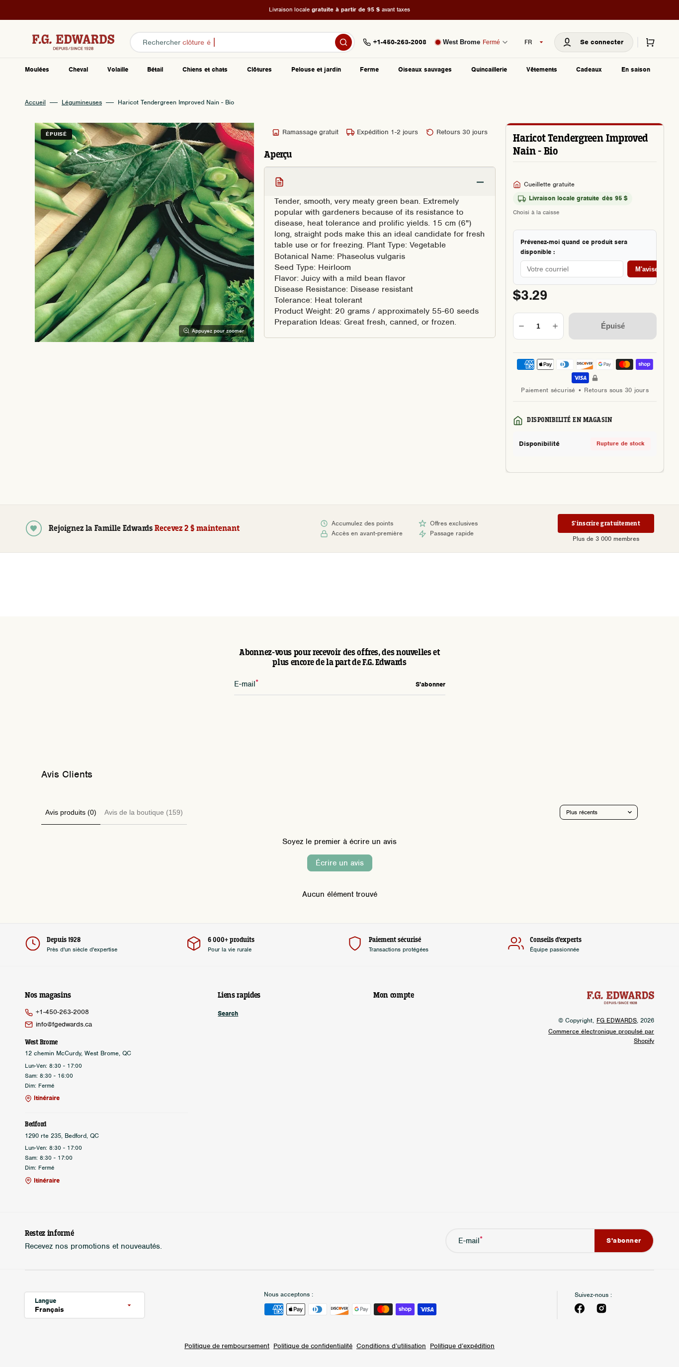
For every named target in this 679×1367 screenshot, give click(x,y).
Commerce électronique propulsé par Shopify (601, 1036)
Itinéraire (47, 1098)
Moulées (37, 69)
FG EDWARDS (616, 1020)
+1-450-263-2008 (62, 1012)
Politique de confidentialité (312, 1346)
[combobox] (242, 42)
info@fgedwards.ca (64, 1024)
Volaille (117, 69)
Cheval (78, 69)
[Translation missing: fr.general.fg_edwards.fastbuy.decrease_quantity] (521, 326)
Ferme (369, 69)
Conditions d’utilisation (391, 1346)
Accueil (35, 102)
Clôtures (259, 69)
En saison (635, 69)
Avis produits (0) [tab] (70, 812)
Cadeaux (589, 69)
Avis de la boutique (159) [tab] (143, 812)
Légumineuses (82, 102)
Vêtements (541, 69)
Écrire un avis (340, 863)
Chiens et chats (205, 69)
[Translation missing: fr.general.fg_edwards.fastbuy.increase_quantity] (555, 326)
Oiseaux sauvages (425, 69)
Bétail (155, 69)
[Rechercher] (343, 42)
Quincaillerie (489, 69)
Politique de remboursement (226, 1346)
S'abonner (623, 1240)
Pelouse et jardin (316, 69)
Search (228, 1014)
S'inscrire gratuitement (606, 523)
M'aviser (648, 269)
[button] (593, 42)
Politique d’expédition (462, 1346)
